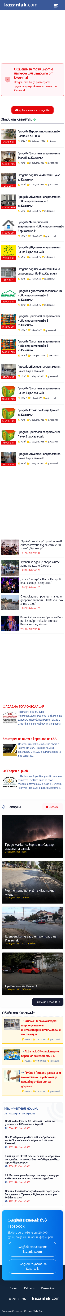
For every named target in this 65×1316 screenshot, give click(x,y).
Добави (34, 110)
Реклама (29, 1288)
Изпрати (53, 806)
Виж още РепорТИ (47, 1001)
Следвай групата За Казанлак (33, 1266)
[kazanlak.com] (46, 1298)
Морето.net (18, 1311)
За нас (14, 1288)
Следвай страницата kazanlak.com (32, 1249)
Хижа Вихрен (39, 1311)
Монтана (28, 1311)
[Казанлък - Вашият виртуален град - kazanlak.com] (20, 5)
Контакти (48, 1288)
